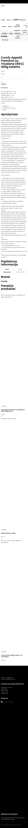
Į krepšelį (4, 84)
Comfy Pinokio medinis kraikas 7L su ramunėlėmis (11, 655)
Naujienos (17, 30)
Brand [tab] (4, 110)
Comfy (3, 103)
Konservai (3, 101)
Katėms (24, 99)
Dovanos (17, 19)
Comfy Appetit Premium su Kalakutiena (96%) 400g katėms (13, 410)
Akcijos (18, 25)
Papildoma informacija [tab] (9, 108)
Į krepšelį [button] (3, 406)
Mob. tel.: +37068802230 (7, 677)
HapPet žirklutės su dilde (8, 533)
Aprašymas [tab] (6, 106)
